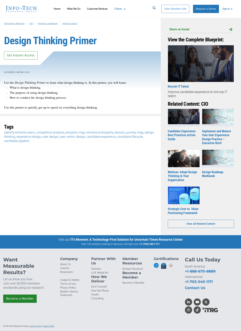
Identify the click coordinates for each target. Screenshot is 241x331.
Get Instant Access (21, 55)
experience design (28, 136)
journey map (134, 132)
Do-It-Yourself (99, 286)
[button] (228, 9)
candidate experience (101, 136)
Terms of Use (68, 283)
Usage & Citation (69, 279)
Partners (96, 268)
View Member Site (175, 9)
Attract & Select (69, 23)
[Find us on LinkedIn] (188, 302)
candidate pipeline (16, 141)
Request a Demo (206, 9)
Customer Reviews (97, 8)
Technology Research (14, 23)
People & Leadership (48, 23)
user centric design (72, 136)
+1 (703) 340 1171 (149, 244)
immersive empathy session (105, 132)
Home (57, 8)
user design (50, 136)
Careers (64, 268)
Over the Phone (100, 290)
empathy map (75, 132)
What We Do (73, 8)
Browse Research (132, 268)
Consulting (97, 298)
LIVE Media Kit (99, 272)
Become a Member (20, 298)
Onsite (95, 294)
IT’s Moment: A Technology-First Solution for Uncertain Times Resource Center (126, 239)
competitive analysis (50, 132)
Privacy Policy (68, 287)
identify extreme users (19, 132)
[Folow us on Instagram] (188, 310)
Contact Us (195, 288)
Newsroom (66, 272)
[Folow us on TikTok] (197, 310)
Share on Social (179, 29)
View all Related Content (200, 223)
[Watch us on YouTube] (197, 302)
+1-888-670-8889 (200, 271)
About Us (65, 264)
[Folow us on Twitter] (206, 302)
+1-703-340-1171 (199, 281)
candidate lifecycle (130, 136)
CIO (31, 23)
